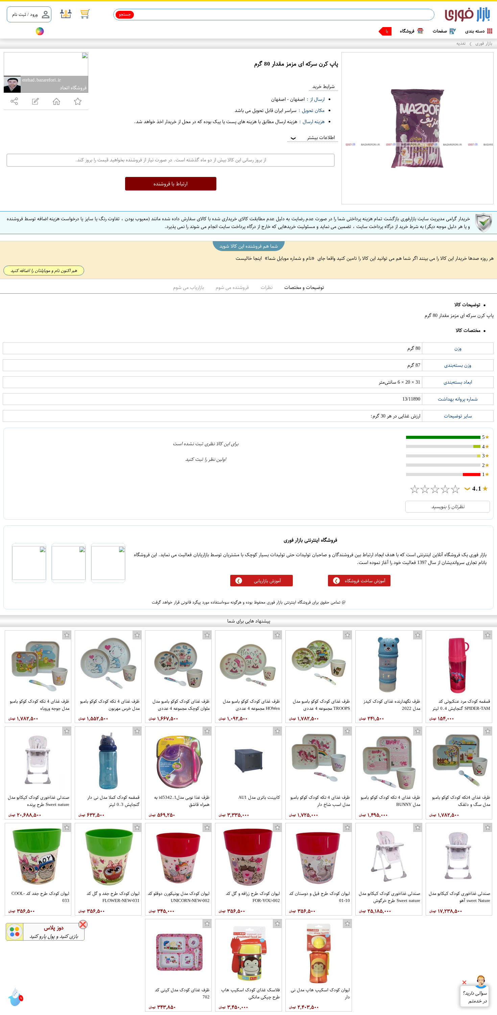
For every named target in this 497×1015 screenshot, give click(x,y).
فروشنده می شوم (232, 287)
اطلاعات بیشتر (312, 137)
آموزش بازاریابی (267, 580)
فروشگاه (407, 31)
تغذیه (461, 43)
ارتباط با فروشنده (170, 184)
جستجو (125, 14)
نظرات (267, 287)
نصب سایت (17, 31)
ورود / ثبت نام (25, 14)
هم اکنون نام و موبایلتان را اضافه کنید (43, 270)
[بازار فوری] (467, 14)
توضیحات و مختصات (304, 287)
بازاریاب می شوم (188, 287)
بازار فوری (483, 43)
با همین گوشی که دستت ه (366, 31)
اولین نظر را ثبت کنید (205, 459)
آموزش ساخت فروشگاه (365, 580)
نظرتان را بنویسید (447, 507)
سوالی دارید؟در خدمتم (474, 997)
